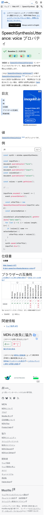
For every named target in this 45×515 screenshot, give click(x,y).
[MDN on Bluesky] (6, 398)
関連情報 (6, 114)
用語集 (4, 478)
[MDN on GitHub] (3, 398)
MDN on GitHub (8, 453)
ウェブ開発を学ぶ (8, 467)
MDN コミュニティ (9, 438)
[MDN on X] (10, 398)
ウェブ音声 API (12, 326)
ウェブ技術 (6, 463)
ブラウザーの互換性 (10, 110)
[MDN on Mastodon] (14, 398)
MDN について (7, 408)
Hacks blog (6, 482)
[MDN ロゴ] (6, 388)
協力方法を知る (9, 349)
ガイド (4, 470)
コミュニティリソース (10, 441)
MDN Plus (5, 423)
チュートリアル (7, 474)
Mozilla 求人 (6, 416)
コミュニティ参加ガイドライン (13, 501)
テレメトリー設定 (8, 498)
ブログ (4, 412)
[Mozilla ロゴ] (8, 489)
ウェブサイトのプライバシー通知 (14, 495)
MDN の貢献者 (19, 355)
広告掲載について (8, 420)
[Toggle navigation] (41, 2)
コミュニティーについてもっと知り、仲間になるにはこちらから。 (23, 17)
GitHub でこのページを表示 (13, 361)
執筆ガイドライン (8, 445)
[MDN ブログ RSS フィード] (18, 398)
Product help (6, 427)
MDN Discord (7, 449)
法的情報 (22, 498)
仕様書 (5, 107)
